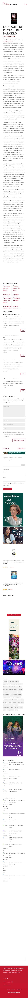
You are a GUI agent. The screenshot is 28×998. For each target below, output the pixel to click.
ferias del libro (10, 691)
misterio (18, 697)
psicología (11, 704)
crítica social (5, 689)
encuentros (11, 689)
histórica (19, 694)
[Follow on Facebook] (16, 996)
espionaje (4, 691)
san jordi (21, 707)
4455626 (9, 567)
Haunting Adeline (13, 820)
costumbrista (19, 686)
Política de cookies (7, 985)
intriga (8, 697)
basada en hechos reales (7, 684)
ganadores (15, 694)
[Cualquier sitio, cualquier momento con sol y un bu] (14, 610)
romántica (16, 707)
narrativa (5, 699)
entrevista (15, 689)
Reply (23, 330)
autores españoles (11, 681)
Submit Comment (19, 440)
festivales (15, 691)
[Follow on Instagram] (21, 996)
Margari (4, 360)
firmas (11, 694)
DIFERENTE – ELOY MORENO (16, 825)
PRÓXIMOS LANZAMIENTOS (15, 844)
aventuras (17, 681)
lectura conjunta (13, 697)
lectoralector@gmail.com (14, 992)
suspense (8, 710)
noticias (4, 702)
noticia (22, 699)
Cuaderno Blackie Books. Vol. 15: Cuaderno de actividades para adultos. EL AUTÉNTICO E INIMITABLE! (13, 584)
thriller (12, 710)
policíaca (22, 702)
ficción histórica (6, 694)
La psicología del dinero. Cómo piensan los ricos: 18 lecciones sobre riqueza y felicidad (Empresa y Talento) (14, 562)
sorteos (4, 710)
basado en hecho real (16, 684)
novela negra (14, 702)
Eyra (4, 335)
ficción (19, 691)
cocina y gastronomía (12, 686)
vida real (16, 710)
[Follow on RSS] (24, 996)
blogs (22, 684)
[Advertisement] (14, 898)
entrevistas (20, 689)
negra (19, 699)
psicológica (16, 704)
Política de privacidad (8, 982)
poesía (19, 702)
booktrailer (5, 686)
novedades (9, 702)
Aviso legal (5, 978)
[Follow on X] (19, 996)
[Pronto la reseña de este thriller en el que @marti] (14, 602)
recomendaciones (6, 707)
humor (4, 697)
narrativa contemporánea (12, 699)
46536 (9, 589)
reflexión (11, 707)
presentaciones (5, 704)
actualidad (5, 681)
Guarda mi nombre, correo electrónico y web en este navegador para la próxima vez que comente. (13, 434)
